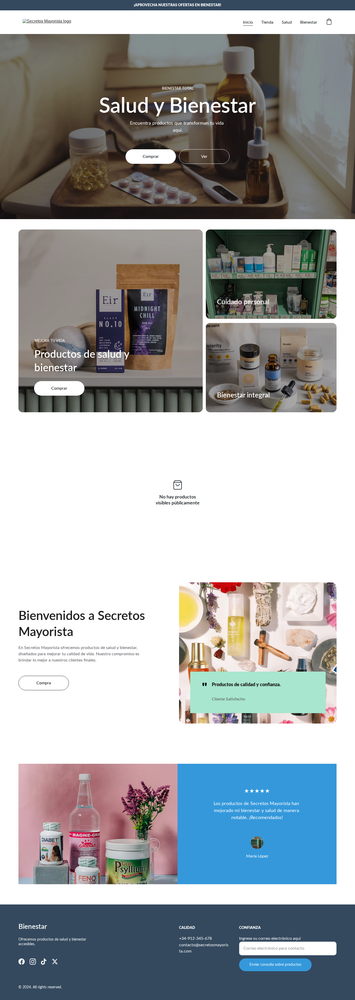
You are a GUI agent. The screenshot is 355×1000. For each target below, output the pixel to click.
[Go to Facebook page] (21, 961)
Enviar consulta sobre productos (275, 965)
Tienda (267, 22)
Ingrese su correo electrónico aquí (270, 938)
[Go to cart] (329, 22)
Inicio (248, 22)
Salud (287, 22)
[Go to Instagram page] (33, 961)
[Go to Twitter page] (55, 961)
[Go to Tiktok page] (44, 961)
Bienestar (308, 22)
